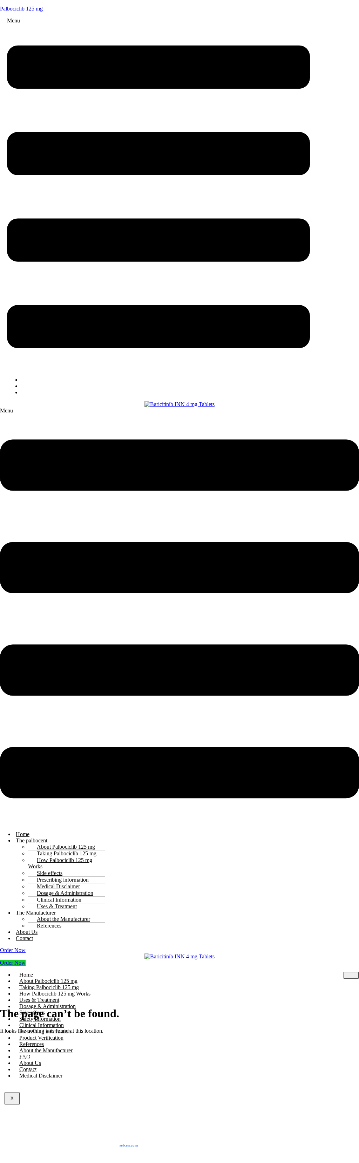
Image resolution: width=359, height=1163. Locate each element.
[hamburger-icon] (351, 975)
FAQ (32, 392)
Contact (24, 938)
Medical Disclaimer (40, 1076)
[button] (158, 194)
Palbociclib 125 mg (21, 9)
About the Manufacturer (46, 1050)
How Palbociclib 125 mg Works (60, 863)
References (49, 926)
